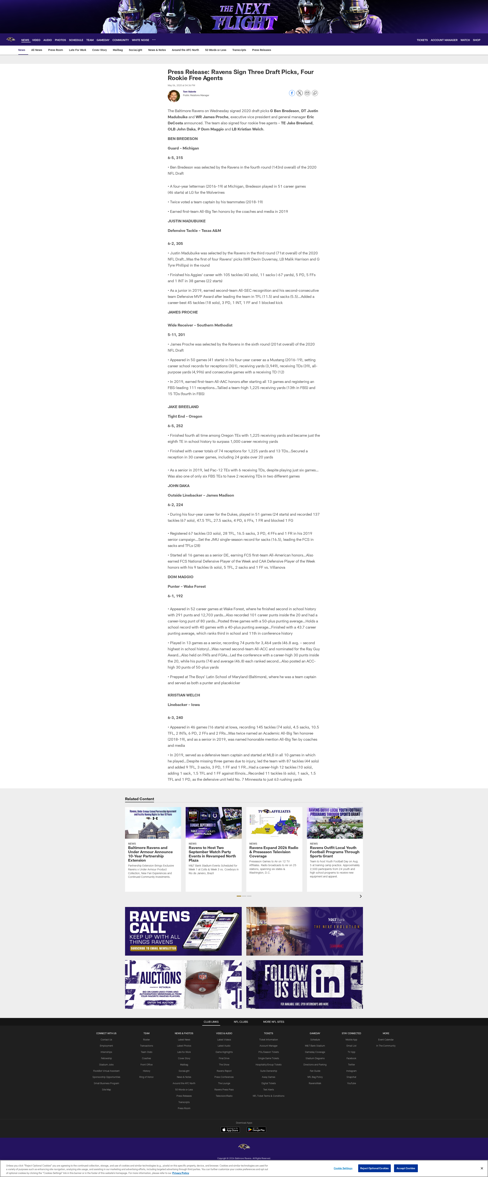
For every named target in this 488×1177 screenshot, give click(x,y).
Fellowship (106, 1058)
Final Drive (224, 1058)
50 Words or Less (184, 1089)
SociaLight (184, 1070)
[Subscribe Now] (183, 931)
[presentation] (361, 897)
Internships (106, 1052)
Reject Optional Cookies (374, 1168)
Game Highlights (224, 1052)
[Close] (482, 1168)
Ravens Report (224, 1070)
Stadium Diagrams (315, 1058)
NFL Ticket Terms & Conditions (268, 1095)
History (146, 1070)
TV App (351, 1052)
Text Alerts (268, 1089)
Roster (146, 1039)
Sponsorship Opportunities (106, 1077)
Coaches (146, 1058)
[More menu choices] (153, 39)
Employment (106, 1045)
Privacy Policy (180, 1173)
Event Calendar (386, 1039)
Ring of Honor (146, 1077)
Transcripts (184, 1102)
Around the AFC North (184, 1083)
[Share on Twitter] (300, 95)
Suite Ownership (268, 1070)
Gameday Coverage (315, 1052)
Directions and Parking (315, 1064)
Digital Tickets (269, 1083)
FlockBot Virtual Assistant (106, 1070)
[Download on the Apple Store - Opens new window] (230, 1130)
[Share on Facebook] (292, 95)
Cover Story (184, 1058)
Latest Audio (224, 1045)
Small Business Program (106, 1083)
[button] (239, 896)
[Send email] (307, 95)
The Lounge (224, 1083)
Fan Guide (315, 1070)
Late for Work (184, 1052)
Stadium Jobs (106, 1064)
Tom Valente (189, 91)
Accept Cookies (406, 1168)
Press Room (184, 1108)
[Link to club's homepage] (10, 39)
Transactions (146, 1045)
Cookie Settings (343, 1168)
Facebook (351, 1058)
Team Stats (146, 1052)
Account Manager (269, 1045)
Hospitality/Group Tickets (269, 1064)
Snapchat (351, 1077)
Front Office (146, 1064)
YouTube (351, 1083)
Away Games (268, 1077)
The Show (224, 1064)
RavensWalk (315, 1083)
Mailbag (184, 1064)
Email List (351, 1045)
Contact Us (106, 1039)
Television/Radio (224, 1095)
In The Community (386, 1045)
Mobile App (351, 1039)
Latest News (184, 1039)
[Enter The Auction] (183, 984)
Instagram (351, 1070)
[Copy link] (315, 93)
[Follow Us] (304, 984)
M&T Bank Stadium (315, 1045)
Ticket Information (268, 1039)
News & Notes (184, 1077)
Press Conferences (224, 1077)
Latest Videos (224, 1039)
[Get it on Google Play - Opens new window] (256, 1131)
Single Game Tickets (268, 1058)
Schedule (315, 1039)
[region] (244, 1168)
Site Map (106, 1089)
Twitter (351, 1064)
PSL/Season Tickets (268, 1052)
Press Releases (184, 1095)
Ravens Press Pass (224, 1089)
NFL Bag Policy (315, 1077)
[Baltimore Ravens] (244, 1147)
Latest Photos (184, 1045)
